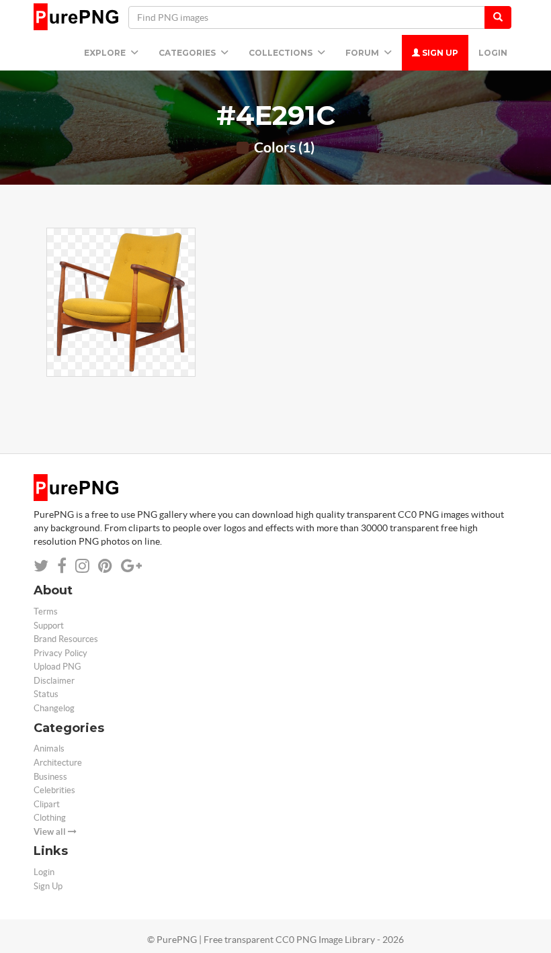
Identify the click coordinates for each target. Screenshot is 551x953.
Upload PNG (57, 667)
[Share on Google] (131, 566)
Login (492, 53)
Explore (106, 53)
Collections (281, 53)
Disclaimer (54, 681)
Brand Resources (66, 639)
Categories (188, 53)
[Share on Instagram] (82, 566)
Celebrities (54, 790)
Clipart (47, 804)
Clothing (50, 818)
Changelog (54, 708)
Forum (363, 53)
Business (50, 777)
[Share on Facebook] (62, 566)
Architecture (58, 763)
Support (49, 626)
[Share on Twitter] (41, 566)
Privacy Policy (60, 653)
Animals (49, 748)
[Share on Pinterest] (105, 566)
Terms (46, 611)
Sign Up (439, 53)
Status (46, 694)
